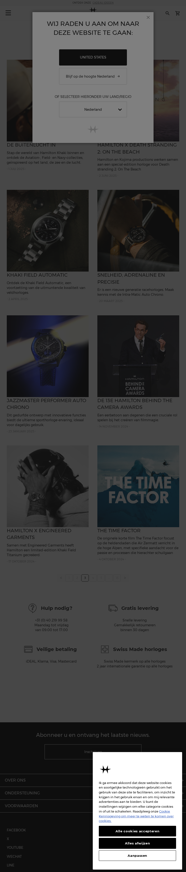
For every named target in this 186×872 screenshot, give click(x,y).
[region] (137, 811)
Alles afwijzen (137, 843)
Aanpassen (137, 855)
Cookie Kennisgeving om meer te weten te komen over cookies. (136, 816)
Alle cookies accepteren (137, 831)
